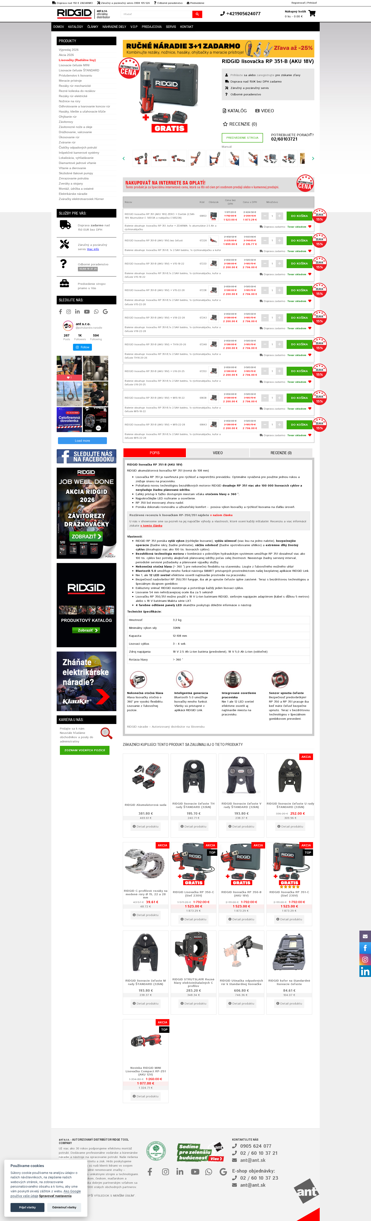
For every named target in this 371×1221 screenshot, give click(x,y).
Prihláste (237, 75)
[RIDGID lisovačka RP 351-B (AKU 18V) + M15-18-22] (213, 398)
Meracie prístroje (70, 80)
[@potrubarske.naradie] (68, 325)
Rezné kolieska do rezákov (77, 91)
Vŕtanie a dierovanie (72, 168)
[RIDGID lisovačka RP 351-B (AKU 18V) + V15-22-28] (213, 290)
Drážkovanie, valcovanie (75, 132)
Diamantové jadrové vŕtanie (77, 163)
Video (267, 111)
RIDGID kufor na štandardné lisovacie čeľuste (289, 982)
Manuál (227, 147)
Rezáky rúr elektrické (73, 96)
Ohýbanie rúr (68, 116)
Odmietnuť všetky (64, 1207)
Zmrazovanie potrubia (74, 178)
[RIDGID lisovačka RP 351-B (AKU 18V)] (169, 96)
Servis (171, 26)
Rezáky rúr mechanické (75, 85)
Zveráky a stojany (71, 183)
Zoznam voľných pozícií (84, 750)
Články (92, 26)
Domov (58, 26)
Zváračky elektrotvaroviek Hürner (81, 199)
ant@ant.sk (253, 1160)
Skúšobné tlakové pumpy (76, 173)
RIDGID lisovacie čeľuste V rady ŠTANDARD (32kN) (241, 805)
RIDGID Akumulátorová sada (145, 805)
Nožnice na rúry (69, 101)
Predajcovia (152, 26)
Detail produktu (147, 827)
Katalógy (75, 26)
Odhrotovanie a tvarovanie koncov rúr (84, 106)
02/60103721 (284, 139)
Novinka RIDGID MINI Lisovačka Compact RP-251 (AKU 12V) (146, 1071)
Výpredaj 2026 (69, 49)
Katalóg (236, 111)
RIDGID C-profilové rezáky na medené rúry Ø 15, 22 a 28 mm (145, 894)
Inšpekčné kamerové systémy (79, 152)
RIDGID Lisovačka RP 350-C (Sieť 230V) (193, 894)
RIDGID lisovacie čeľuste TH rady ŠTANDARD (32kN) (193, 805)
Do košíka (299, 216)
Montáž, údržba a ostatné (76, 188)
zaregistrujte (265, 75)
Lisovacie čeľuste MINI (74, 65)
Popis (155, 452)
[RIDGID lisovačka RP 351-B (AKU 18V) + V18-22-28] (213, 318)
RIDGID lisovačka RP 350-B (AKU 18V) (241, 894)
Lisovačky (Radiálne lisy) (77, 60)
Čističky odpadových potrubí (78, 147)
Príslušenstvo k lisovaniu (75, 75)
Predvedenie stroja (242, 138)
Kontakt (186, 26)
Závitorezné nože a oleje (75, 127)
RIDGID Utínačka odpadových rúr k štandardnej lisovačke (241, 982)
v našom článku (221, 515)
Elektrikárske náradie (73, 193)
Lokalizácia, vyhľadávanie (76, 157)
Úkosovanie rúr (69, 137)
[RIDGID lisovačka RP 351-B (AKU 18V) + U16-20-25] (213, 371)
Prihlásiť (312, 3)
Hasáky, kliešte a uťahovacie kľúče (82, 111)
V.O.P (134, 26)
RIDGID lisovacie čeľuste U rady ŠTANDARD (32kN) (290, 805)
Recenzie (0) (242, 124)
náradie (64, 1157)
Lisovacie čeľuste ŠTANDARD (79, 70)
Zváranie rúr (67, 142)
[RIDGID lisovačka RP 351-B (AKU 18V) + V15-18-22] (213, 263)
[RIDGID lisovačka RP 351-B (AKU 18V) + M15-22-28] (213, 424)
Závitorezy (66, 121)
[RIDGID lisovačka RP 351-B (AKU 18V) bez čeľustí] (213, 241)
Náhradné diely (114, 26)
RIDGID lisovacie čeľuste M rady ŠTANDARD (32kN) (145, 982)
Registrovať (298, 3)
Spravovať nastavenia (55, 1196)
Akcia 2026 (66, 55)
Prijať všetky (27, 1207)
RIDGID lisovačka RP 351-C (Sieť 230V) (289, 894)
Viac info (93, 249)
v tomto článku (151, 526)
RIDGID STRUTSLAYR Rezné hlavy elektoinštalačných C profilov (193, 982)
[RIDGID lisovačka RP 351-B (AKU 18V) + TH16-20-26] (213, 344)
